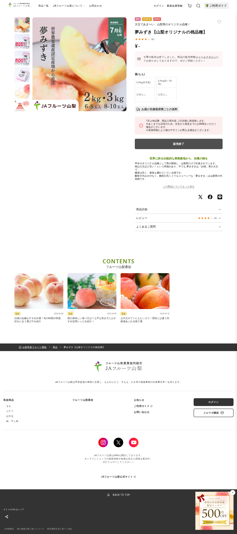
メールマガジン (207, 57)
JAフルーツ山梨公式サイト (117, 476)
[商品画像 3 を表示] (22, 58)
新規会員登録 (175, 5)
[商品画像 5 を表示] (22, 91)
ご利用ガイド (218, 5)
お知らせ (139, 400)
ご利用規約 (8, 529)
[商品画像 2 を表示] (22, 41)
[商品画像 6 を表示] (22, 108)
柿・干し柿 (12, 421)
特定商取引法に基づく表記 (59, 529)
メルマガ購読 (211, 412)
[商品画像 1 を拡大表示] (79, 64)
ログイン (159, 5)
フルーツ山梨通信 (82, 400)
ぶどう (10, 411)
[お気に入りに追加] (219, 22)
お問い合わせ (142, 412)
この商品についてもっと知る (178, 186)
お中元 (10, 416)
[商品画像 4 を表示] (22, 74)
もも (8, 406)
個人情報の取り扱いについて (30, 529)
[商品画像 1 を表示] (22, 25)
